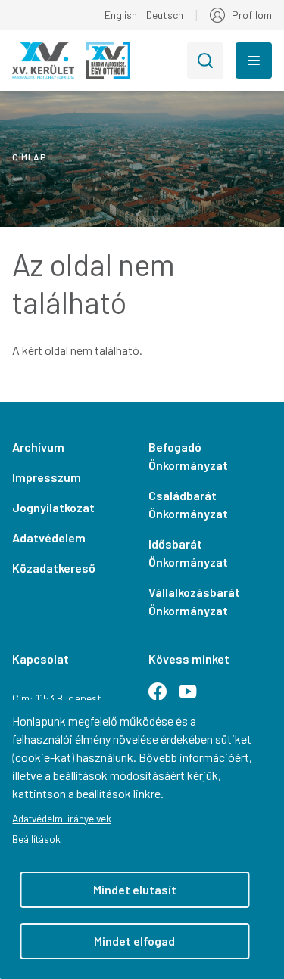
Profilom (252, 14)
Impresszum (46, 477)
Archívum (38, 447)
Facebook (163, 697)
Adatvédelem (49, 537)
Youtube (194, 697)
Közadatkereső (53, 568)
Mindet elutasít (134, 889)
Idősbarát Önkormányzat (188, 552)
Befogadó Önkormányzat (188, 456)
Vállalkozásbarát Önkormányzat (194, 601)
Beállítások (36, 838)
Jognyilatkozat (53, 507)
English (121, 14)
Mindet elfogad (134, 941)
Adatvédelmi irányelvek (61, 818)
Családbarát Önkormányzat (188, 504)
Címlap (29, 156)
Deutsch (164, 14)
